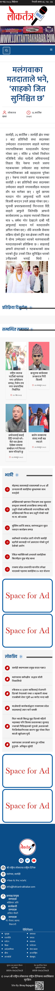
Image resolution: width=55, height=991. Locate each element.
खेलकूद (32, 957)
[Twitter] (27, 860)
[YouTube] (33, 860)
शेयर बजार (34, 949)
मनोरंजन (33, 945)
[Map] (3, 874)
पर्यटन (7, 941)
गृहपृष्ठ (7, 934)
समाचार (33, 934)
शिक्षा (6, 945)
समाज (32, 937)
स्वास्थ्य (32, 941)
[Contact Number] (3, 880)
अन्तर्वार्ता (8, 957)
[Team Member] (3, 896)
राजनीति (8, 937)
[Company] (3, 867)
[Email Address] (3, 886)
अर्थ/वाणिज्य (9, 949)
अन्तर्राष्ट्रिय (33, 953)
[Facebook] (21, 860)
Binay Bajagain (27, 985)
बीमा (6, 953)
